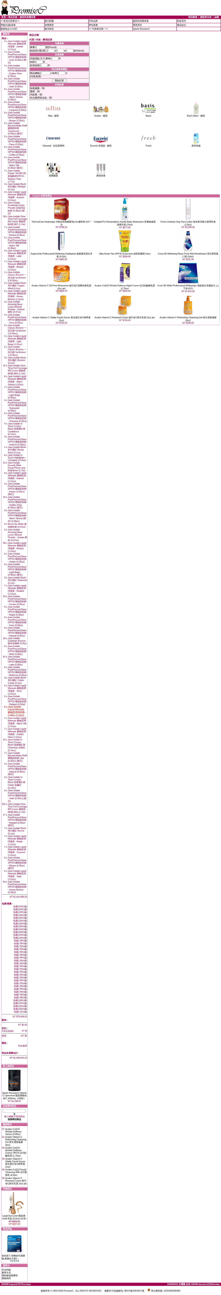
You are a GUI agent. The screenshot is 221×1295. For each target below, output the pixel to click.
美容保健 (196, 145)
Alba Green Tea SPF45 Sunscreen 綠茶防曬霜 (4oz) (124, 253)
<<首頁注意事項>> (10, 21)
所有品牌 (93, 21)
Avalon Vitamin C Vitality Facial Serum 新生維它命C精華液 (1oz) (15, 1163)
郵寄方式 (6, 1272)
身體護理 (49, 25)
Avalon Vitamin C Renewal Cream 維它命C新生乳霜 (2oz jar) (16, 1181)
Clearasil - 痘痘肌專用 (53, 145)
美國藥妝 (53, 175)
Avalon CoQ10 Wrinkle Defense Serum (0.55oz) (13, 1131)
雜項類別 (49, 29)
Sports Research (141, 29)
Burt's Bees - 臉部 (196, 115)
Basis (148, 115)
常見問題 (6, 1269)
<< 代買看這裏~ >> (98, 29)
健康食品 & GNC (9, 29)
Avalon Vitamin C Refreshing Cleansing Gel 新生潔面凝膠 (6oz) (15, 1141)
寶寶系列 (137, 25)
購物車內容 (206, 17)
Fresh (148, 145)
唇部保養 (100, 175)
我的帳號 (192, 17)
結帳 (217, 17)
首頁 (3, 17)
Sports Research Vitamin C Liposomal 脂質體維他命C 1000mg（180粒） (14, 1096)
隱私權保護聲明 (10, 1275)
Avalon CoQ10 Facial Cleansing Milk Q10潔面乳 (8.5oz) (16, 1172)
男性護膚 (93, 25)
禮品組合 (181, 25)
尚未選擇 (22, 1045)
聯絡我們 (6, 1278)
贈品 (4, 1043)
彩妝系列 (181, 21)
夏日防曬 (49, 21)
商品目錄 (12, 17)
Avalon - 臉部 (100, 115)
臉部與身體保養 (27, 17)
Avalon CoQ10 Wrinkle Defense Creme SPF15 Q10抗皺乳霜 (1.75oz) (15, 1151)
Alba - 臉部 (53, 115)
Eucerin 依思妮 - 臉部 (101, 145)
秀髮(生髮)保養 (8, 25)
